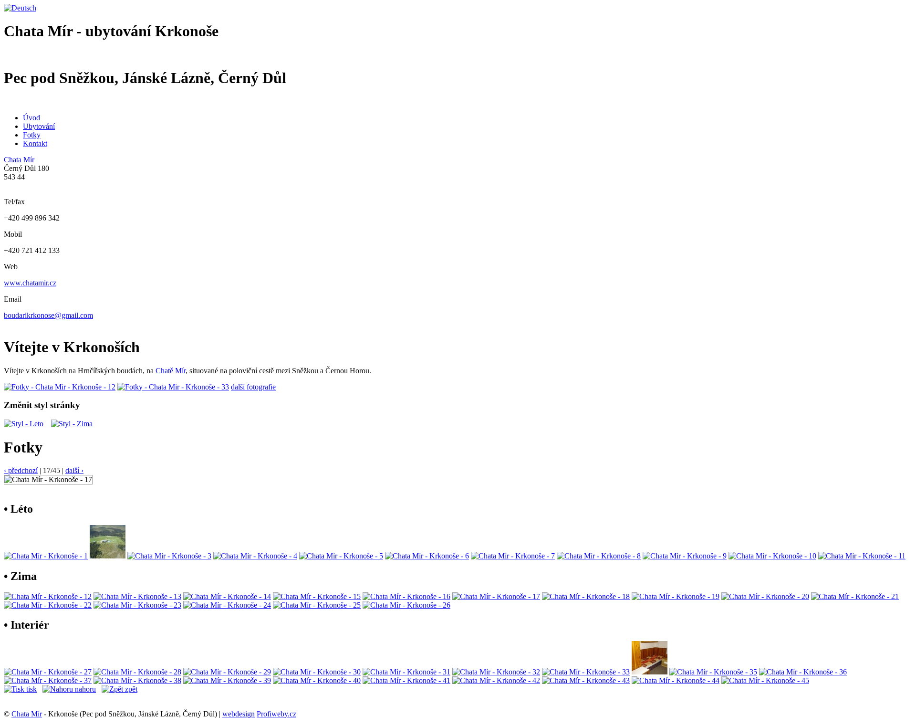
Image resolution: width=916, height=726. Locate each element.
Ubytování (39, 126)
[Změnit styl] (23, 424)
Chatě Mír (171, 371)
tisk (30, 689)
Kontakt (35, 143)
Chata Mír (19, 160)
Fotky (32, 135)
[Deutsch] (20, 8)
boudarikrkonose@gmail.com (48, 315)
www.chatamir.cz (30, 283)
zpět (130, 689)
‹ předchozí (21, 470)
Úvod (31, 118)
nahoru (84, 689)
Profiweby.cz (276, 714)
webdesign (238, 714)
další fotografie (253, 387)
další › (74, 470)
